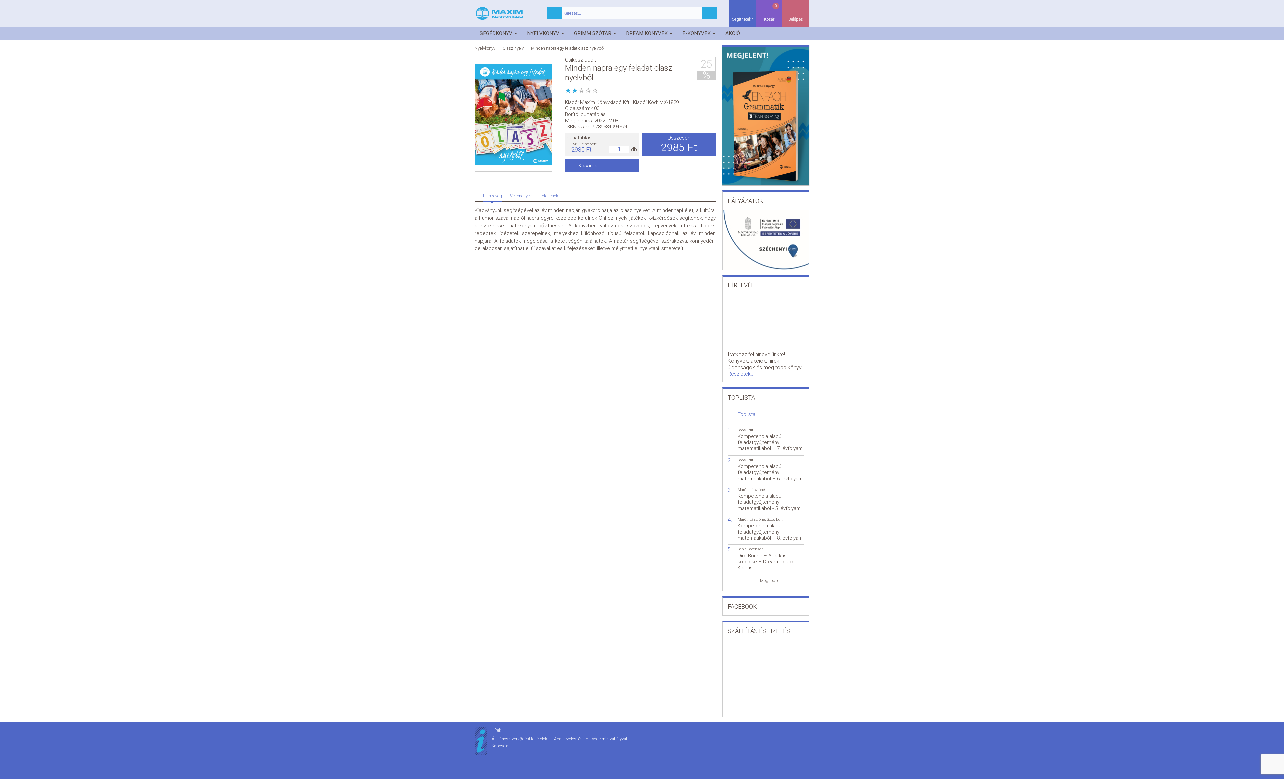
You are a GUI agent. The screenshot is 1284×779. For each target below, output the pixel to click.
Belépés (795, 19)
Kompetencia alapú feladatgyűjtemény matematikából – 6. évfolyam (770, 472)
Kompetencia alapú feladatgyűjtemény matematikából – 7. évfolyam (770, 442)
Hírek (496, 730)
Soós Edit (745, 430)
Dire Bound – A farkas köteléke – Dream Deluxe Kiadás (766, 562)
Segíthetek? (742, 19)
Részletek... (741, 374)
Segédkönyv (497, 33)
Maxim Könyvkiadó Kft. (605, 102)
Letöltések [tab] (549, 195)
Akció (732, 33)
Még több (769, 580)
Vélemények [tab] (521, 195)
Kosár (770, 13)
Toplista (746, 414)
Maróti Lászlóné (751, 490)
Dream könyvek (647, 33)
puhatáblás (579, 138)
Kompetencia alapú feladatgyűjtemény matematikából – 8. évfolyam (770, 532)
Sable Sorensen (751, 549)
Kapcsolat (501, 745)
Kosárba (587, 166)
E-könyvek (697, 33)
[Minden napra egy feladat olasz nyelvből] (513, 114)
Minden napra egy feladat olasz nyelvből (568, 48)
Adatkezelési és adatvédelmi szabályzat (590, 738)
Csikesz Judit (580, 60)
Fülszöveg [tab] (492, 195)
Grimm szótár (593, 33)
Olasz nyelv (513, 48)
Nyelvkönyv (544, 33)
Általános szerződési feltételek (520, 738)
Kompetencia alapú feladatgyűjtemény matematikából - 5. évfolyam (769, 502)
